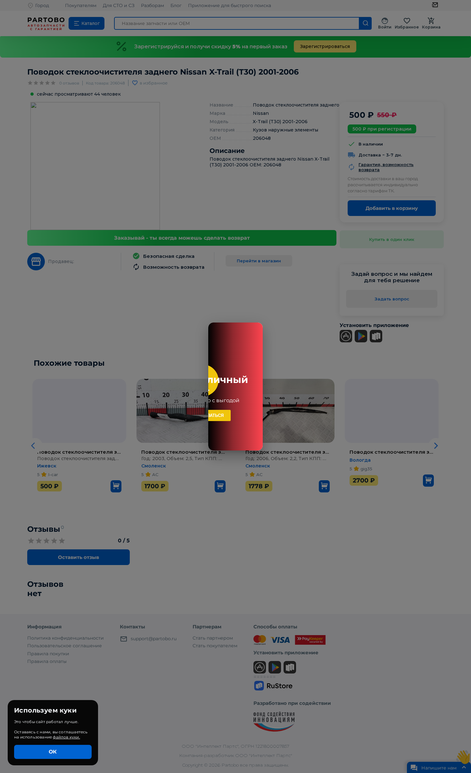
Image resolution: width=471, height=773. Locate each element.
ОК (53, 752)
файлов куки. (66, 737)
